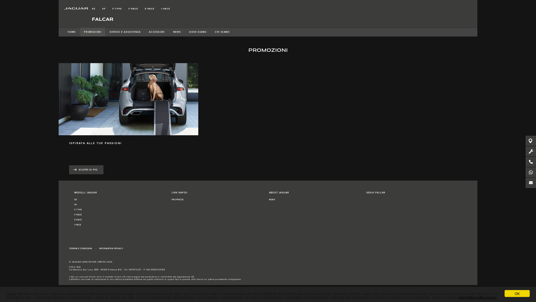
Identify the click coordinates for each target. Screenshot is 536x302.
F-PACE (133, 9)
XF (104, 9)
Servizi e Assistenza (125, 32)
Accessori (157, 32)
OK (517, 293)
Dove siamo (197, 32)
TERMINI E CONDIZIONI (80, 248)
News (177, 32)
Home (72, 32)
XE (93, 9)
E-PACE (150, 9)
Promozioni (92, 32)
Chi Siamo (222, 32)
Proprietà (178, 200)
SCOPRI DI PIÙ (88, 169)
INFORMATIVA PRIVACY (111, 248)
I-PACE (165, 9)
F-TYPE (117, 9)
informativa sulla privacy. (477, 297)
